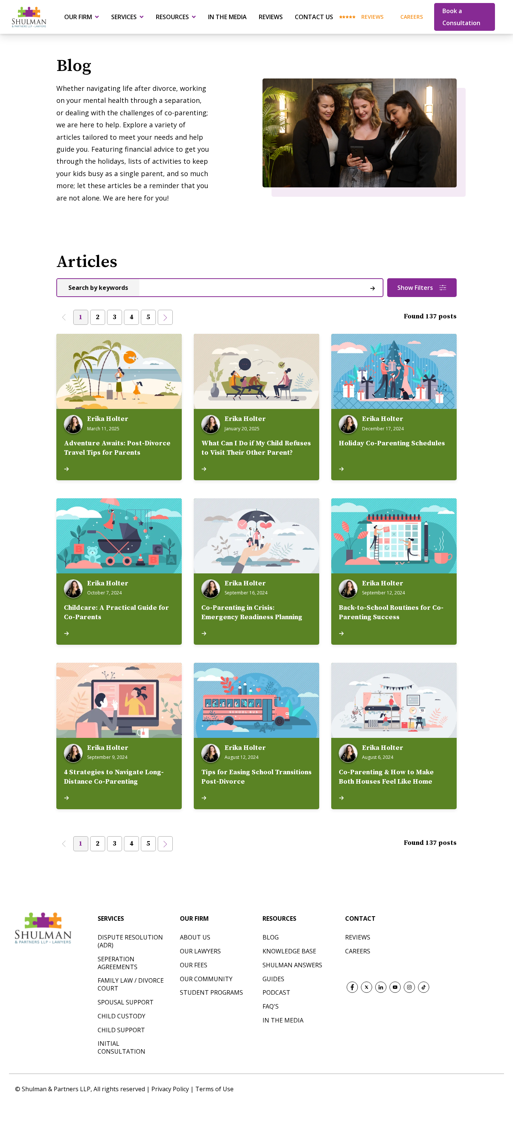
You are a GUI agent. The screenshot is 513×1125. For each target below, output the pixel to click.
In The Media (283, 1020)
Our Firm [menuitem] (78, 17)
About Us (195, 937)
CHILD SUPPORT (121, 1030)
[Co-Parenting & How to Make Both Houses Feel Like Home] (394, 700)
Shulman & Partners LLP (56, 1089)
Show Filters (415, 288)
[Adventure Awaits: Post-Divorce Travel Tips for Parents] (119, 371)
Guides (273, 979)
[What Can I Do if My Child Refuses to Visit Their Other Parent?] (256, 371)
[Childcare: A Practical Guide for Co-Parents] (119, 535)
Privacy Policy (170, 1089)
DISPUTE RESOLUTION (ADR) (130, 941)
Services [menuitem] (124, 17)
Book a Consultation (461, 17)
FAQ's (271, 1006)
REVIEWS (357, 937)
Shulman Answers (292, 965)
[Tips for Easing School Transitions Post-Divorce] (256, 700)
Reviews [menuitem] (271, 17)
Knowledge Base (289, 951)
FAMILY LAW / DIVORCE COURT (131, 984)
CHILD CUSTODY (121, 1016)
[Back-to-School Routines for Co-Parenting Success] (394, 535)
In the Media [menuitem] (227, 17)
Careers (411, 16)
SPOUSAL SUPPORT (126, 1002)
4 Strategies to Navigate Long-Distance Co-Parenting (114, 777)
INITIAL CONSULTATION (121, 1047)
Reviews (372, 16)
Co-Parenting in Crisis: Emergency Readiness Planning (251, 612)
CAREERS (357, 951)
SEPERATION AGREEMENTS (117, 963)
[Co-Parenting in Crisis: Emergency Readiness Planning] (256, 535)
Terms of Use (214, 1089)
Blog (271, 937)
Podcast (276, 992)
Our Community (206, 979)
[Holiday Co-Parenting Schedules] (394, 371)
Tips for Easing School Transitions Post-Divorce (256, 777)
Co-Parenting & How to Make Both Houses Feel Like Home (386, 777)
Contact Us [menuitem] (314, 17)
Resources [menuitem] (172, 17)
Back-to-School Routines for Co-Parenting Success (391, 612)
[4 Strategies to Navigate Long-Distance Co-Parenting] (119, 700)
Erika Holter (107, 419)
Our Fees (193, 965)
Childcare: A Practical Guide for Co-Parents (116, 612)
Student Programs (211, 992)
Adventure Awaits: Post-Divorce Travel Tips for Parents (117, 448)
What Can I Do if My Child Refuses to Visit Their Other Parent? (256, 448)
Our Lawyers (200, 951)
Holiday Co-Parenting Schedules (392, 443)
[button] (63, 317)
